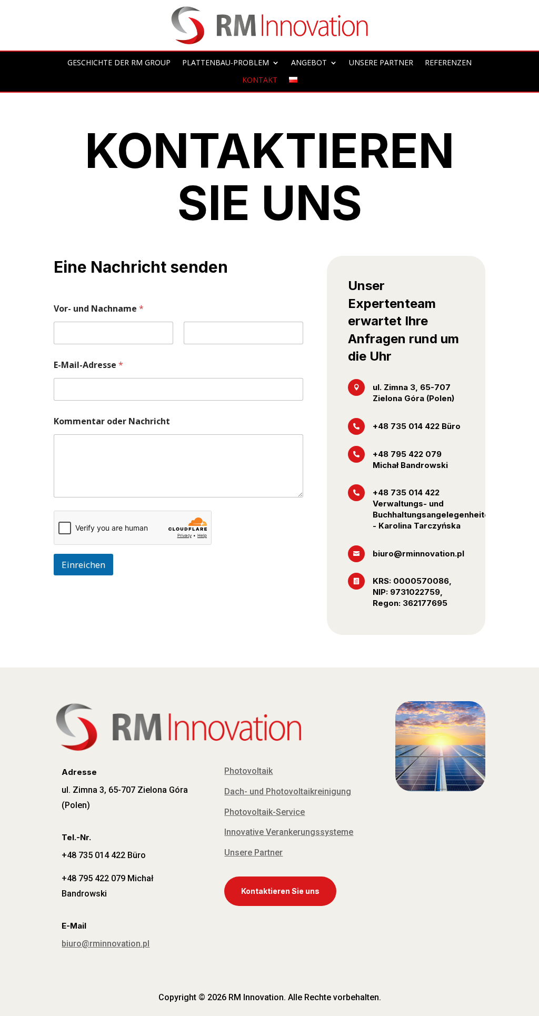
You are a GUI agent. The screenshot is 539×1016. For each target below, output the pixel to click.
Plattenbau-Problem (225, 62)
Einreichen (83, 565)
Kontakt (259, 80)
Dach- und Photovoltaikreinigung (287, 791)
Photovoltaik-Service (264, 812)
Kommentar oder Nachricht (112, 421)
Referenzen (448, 62)
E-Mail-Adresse (88, 365)
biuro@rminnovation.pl (105, 944)
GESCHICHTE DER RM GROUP (119, 62)
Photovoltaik (248, 771)
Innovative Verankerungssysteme (288, 832)
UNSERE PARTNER (381, 62)
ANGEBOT (309, 62)
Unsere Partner (253, 853)
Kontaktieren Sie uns (280, 890)
